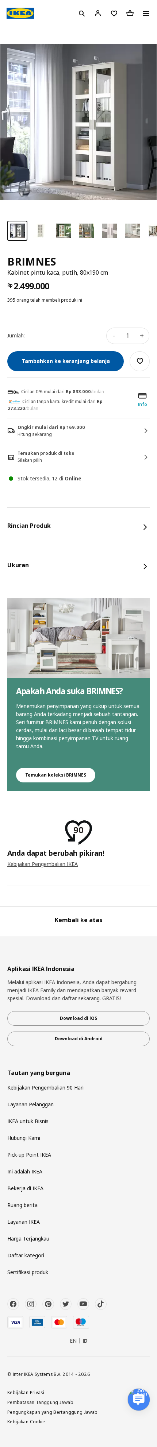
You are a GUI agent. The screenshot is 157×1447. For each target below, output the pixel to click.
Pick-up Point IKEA (29, 1154)
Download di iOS (78, 1018)
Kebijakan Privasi (25, 1392)
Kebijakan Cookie (26, 1421)
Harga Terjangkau (28, 1238)
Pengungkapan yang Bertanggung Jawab (52, 1412)
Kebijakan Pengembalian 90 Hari (45, 1087)
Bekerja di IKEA (25, 1188)
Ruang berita (22, 1205)
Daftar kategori (25, 1255)
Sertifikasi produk (27, 1272)
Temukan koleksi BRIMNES (55, 775)
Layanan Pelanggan (30, 1104)
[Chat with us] (139, 1400)
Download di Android (79, 1039)
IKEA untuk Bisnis (28, 1121)
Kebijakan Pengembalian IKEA (42, 863)
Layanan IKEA (23, 1221)
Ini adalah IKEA (24, 1171)
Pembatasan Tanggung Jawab (40, 1402)
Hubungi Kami (23, 1137)
